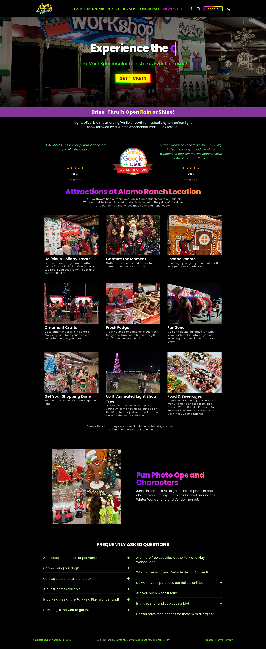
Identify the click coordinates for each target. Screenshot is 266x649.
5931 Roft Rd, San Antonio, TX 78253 (52, 640)
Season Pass (149, 9)
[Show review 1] (69, 179)
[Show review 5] (79, 179)
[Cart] (228, 9)
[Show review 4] (76, 179)
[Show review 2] (71, 179)
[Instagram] (198, 8)
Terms (219, 640)
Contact (209, 640)
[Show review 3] (73, 179)
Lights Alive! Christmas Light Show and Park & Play (143, 640)
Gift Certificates (122, 9)
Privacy (229, 640)
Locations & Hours (89, 9)
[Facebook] (191, 8)
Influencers (172, 9)
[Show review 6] (81, 179)
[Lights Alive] (44, 8)
